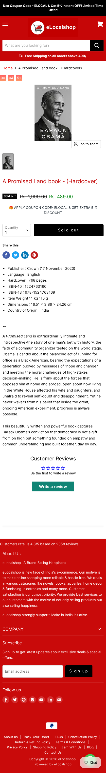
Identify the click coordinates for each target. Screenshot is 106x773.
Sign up (78, 671)
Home (7, 68)
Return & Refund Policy (32, 742)
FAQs (59, 737)
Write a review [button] (53, 486)
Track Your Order (36, 737)
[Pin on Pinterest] (34, 255)
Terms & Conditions (71, 742)
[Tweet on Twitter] (15, 255)
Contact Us (53, 752)
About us (11, 737)
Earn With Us (72, 747)
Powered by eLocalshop (53, 764)
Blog (90, 747)
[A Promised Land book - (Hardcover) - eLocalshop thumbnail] (8, 161)
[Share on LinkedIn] (25, 255)
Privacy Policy (17, 747)
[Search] (97, 45)
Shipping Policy (44, 747)
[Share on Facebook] (6, 255)
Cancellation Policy (82, 737)
